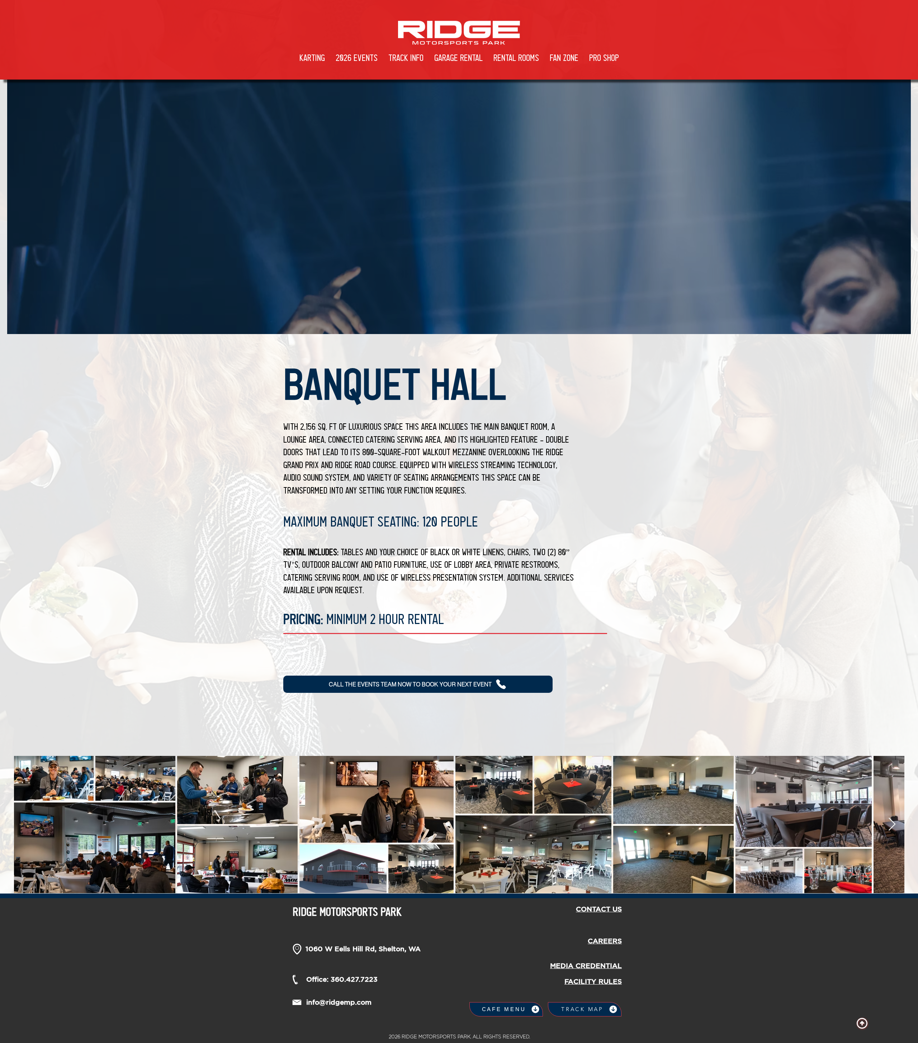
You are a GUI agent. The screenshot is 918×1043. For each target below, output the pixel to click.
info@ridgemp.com (339, 1002)
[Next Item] (892, 825)
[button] (356, 58)
